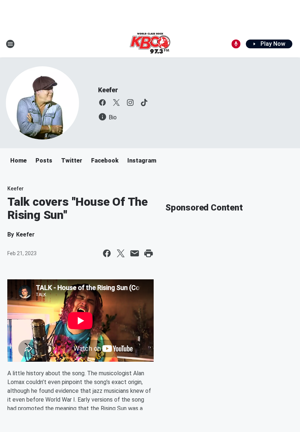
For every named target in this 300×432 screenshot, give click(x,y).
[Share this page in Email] (135, 253)
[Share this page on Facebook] (107, 253)
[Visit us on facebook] (102, 102)
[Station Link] (150, 44)
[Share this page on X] (121, 253)
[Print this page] (148, 253)
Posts (43, 160)
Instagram (141, 160)
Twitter (71, 160)
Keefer (108, 90)
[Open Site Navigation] (10, 44)
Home (18, 160)
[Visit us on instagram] (130, 102)
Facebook (105, 160)
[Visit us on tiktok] (144, 102)
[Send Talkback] (236, 44)
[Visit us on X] (116, 102)
